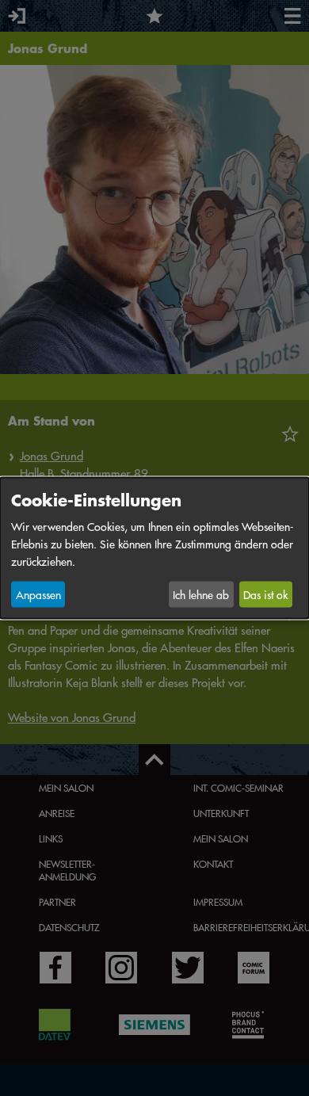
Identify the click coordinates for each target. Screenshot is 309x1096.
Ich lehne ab (201, 594)
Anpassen (38, 594)
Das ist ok (265, 594)
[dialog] (154, 548)
